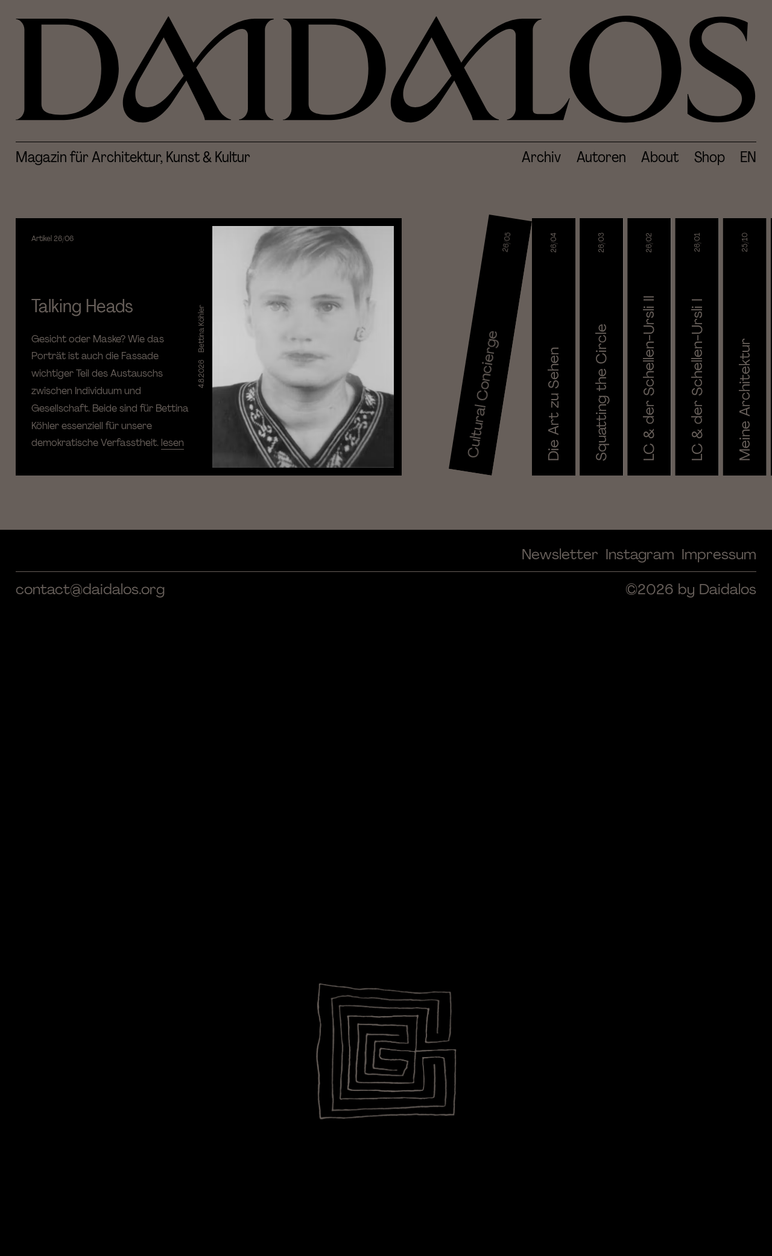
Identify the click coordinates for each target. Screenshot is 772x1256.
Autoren (601, 157)
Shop (709, 157)
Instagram (640, 554)
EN (748, 157)
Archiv (541, 157)
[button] (209, 347)
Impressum (719, 554)
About (660, 157)
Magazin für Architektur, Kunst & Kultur (133, 157)
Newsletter (560, 554)
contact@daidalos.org (90, 589)
